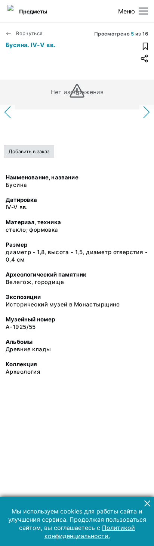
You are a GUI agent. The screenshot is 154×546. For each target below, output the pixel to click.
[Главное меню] (143, 11)
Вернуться (29, 33)
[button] (147, 503)
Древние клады (28, 349)
